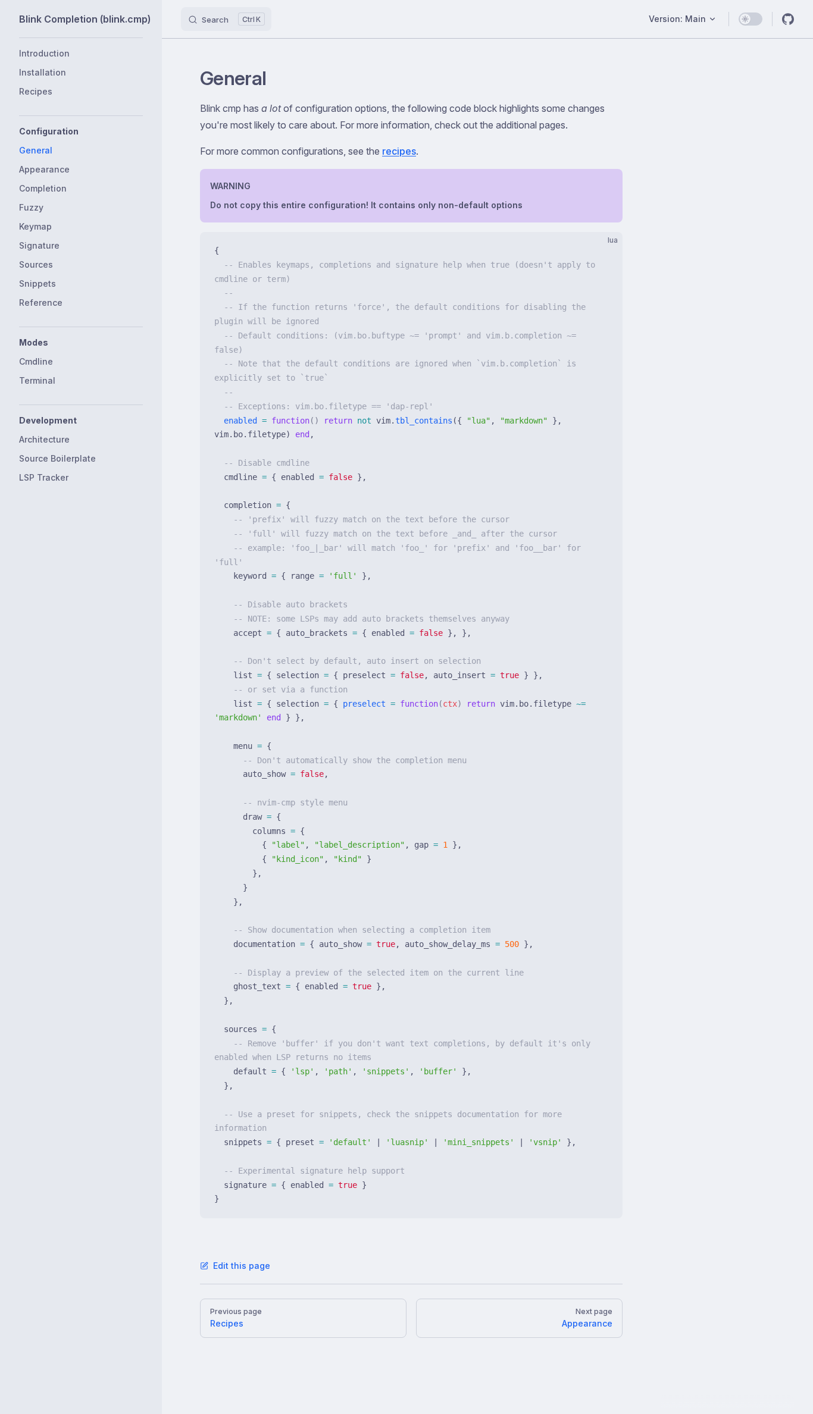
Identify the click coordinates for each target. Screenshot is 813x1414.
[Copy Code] (603, 251)
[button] (81, 131)
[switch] (750, 19)
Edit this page (241, 1266)
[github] (788, 19)
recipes (399, 151)
